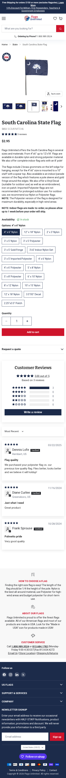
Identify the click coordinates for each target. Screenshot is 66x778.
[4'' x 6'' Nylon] (12, 236)
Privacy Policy (38, 770)
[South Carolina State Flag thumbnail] (7, 106)
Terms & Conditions (18, 770)
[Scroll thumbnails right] (61, 106)
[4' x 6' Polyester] (13, 271)
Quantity (6, 313)
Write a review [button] (33, 412)
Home (5, 44)
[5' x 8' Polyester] (13, 280)
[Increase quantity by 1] (27, 321)
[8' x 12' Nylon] (12, 289)
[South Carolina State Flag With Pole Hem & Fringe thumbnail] (20, 106)
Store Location (27, 653)
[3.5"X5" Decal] (34, 298)
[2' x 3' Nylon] (54, 236)
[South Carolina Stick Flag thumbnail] (33, 106)
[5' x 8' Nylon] (35, 271)
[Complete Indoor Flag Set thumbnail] (44, 106)
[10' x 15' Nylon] (33, 289)
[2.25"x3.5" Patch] (14, 307)
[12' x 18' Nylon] (13, 298)
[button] (9, 134)
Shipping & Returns (47, 653)
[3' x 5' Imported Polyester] (19, 263)
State (15, 44)
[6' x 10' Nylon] (35, 280)
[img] (11, 444)
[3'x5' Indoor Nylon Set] (42, 254)
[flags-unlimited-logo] (33, 18)
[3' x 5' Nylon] (11, 245)
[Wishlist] (55, 18)
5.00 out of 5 (42, 376)
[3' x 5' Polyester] (33, 245)
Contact (53, 770)
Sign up (57, 736)
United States (31, 747)
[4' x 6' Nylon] (45, 263)
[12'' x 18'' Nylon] (33, 236)
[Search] (60, 28)
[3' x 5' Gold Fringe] (14, 254)
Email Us (13, 653)
